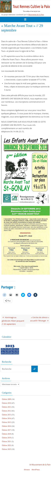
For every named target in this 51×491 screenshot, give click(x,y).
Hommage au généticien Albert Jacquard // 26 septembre (13, 320)
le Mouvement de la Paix (39, 464)
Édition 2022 (6, 445)
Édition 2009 (6, 399)
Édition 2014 (6, 418)
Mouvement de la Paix (36, 15)
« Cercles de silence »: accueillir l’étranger (39, 319)
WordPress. (35, 469)
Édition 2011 (6, 407)
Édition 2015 (6, 422)
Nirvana (27, 469)
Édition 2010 (6, 403)
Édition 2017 (6, 430)
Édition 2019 (6, 438)
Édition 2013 (6, 415)
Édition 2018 (6, 434)
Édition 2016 (6, 426)
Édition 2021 (6, 441)
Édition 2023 (6, 449)
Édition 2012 (6, 411)
